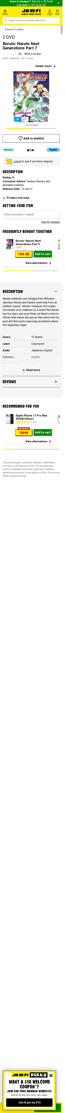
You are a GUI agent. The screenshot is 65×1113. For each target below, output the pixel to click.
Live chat (21, 4)
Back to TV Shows (15, 29)
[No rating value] (10, 54)
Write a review (32, 53)
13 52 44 (40, 4)
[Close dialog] (51, 1075)
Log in (17, 161)
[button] (11, 12)
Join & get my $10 (29, 1102)
